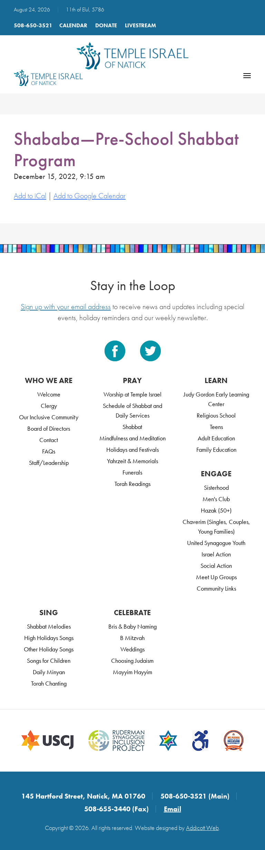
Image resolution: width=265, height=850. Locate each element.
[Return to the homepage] (132, 55)
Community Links (216, 588)
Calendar (73, 25)
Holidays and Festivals (132, 449)
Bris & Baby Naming (132, 626)
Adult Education (216, 438)
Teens (216, 427)
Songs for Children (48, 661)
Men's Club (216, 499)
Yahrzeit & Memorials (132, 461)
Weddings (132, 649)
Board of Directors (48, 428)
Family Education (216, 449)
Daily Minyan (49, 672)
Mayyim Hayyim (132, 672)
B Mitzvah (132, 638)
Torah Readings (132, 484)
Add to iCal (30, 196)
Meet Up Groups (216, 577)
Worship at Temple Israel (132, 394)
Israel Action (216, 554)
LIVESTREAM (140, 25)
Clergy (49, 406)
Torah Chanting (49, 683)
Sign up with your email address (66, 307)
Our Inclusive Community (48, 417)
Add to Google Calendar (89, 196)
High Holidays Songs (48, 638)
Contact (48, 440)
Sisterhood (216, 487)
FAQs (48, 451)
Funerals (132, 472)
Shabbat (132, 427)
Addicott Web (202, 828)
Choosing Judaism (132, 661)
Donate (106, 25)
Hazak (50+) (216, 510)
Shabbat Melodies (49, 626)
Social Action (216, 566)
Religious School (216, 415)
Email (172, 808)
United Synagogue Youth (216, 543)
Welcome (48, 394)
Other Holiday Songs (48, 649)
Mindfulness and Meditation (132, 438)
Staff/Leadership (49, 463)
